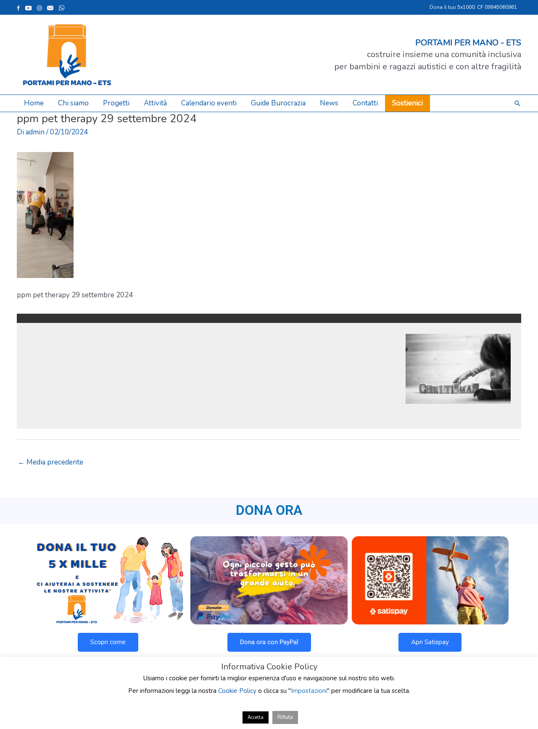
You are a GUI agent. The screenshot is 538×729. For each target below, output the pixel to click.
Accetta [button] (256, 717)
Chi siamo (73, 103)
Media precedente (50, 462)
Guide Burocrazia (278, 103)
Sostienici (407, 103)
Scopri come (108, 642)
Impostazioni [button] (309, 691)
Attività (155, 103)
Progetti (116, 103)
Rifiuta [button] (285, 717)
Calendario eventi (209, 103)
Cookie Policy (237, 691)
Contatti (365, 103)
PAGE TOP (518, 699)
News (329, 103)
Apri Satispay (430, 642)
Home (34, 103)
